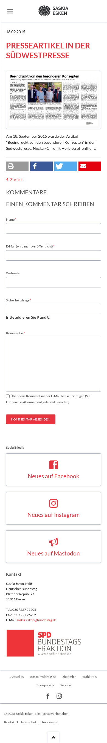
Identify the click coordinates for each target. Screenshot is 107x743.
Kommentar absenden (30, 419)
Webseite (12, 273)
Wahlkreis (89, 677)
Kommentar (15, 333)
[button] (17, 166)
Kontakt (10, 722)
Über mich (69, 677)
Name (13, 219)
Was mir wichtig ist (42, 677)
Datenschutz (28, 722)
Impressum (50, 722)
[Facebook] (48, 696)
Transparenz (45, 685)
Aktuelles (17, 677)
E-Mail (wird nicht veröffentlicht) (30, 246)
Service (65, 685)
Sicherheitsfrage (18, 300)
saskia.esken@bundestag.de (37, 620)
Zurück (16, 179)
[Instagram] (59, 696)
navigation (10, 11)
